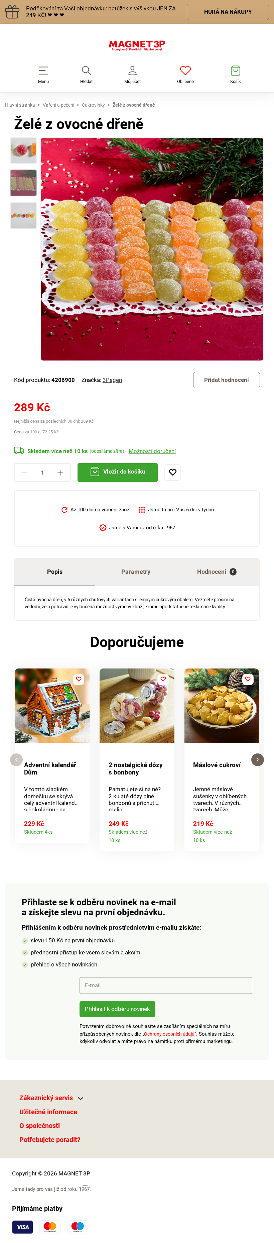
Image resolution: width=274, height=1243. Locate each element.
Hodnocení (215, 571)
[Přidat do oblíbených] (172, 472)
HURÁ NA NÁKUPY (228, 11)
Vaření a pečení (58, 105)
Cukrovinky (93, 105)
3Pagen (112, 380)
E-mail (93, 985)
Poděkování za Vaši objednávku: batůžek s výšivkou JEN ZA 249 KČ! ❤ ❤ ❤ (101, 11)
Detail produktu (82, 830)
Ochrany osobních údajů (169, 1034)
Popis (54, 571)
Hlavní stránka (20, 105)
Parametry (135, 571)
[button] (16, 760)
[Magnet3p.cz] (137, 47)
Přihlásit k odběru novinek (117, 1009)
